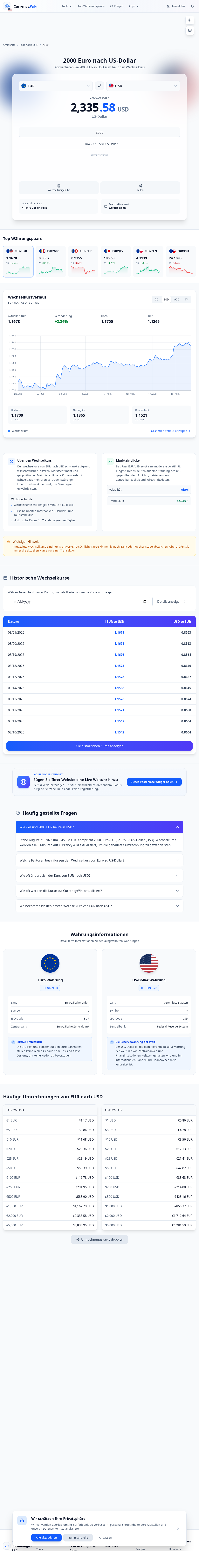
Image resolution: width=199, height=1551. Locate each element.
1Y (186, 299)
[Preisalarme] (192, 6)
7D (156, 299)
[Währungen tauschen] (99, 85)
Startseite (9, 45)
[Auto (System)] (189, 30)
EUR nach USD (29, 45)
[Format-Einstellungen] (189, 20)
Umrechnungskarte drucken (102, 1239)
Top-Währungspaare (91, 6)
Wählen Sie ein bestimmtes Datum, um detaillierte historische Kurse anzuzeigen (60, 592)
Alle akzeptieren (46, 1537)
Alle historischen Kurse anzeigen (99, 746)
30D (166, 299)
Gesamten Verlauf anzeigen (169, 431)
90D (176, 299)
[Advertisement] (99, 26)
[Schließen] (178, 1528)
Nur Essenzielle (78, 1537)
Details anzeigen (169, 601)
